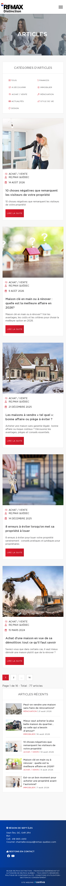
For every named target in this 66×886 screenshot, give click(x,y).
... (21, 677)
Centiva (40, 882)
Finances (43, 80)
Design (15, 108)
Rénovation (47, 94)
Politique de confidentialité (19, 875)
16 (30, 677)
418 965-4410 (19, 839)
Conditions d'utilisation (47, 875)
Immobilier (46, 87)
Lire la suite (14, 213)
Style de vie (47, 101)
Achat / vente (19, 94)
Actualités (17, 101)
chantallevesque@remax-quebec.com (36, 842)
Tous (14, 80)
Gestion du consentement (33, 877)
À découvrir (18, 87)
